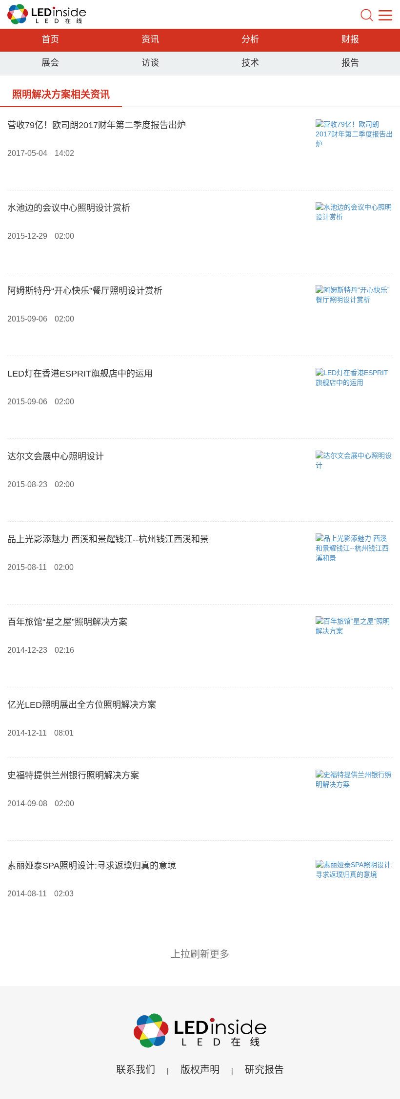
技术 (250, 63)
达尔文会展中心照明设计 (55, 456)
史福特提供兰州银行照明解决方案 (73, 775)
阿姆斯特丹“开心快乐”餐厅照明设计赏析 (84, 291)
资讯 (150, 39)
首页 (50, 39)
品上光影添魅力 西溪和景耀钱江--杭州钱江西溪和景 (108, 539)
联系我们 (135, 1069)
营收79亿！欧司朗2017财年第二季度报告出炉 (96, 125)
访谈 (150, 63)
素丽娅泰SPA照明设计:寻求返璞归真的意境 (91, 866)
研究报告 (264, 1069)
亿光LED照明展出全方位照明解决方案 (81, 705)
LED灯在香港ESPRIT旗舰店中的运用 (80, 374)
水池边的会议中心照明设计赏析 (68, 208)
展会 (50, 63)
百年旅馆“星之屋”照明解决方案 (67, 622)
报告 (350, 63)
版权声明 (200, 1069)
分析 (250, 39)
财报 (350, 39)
